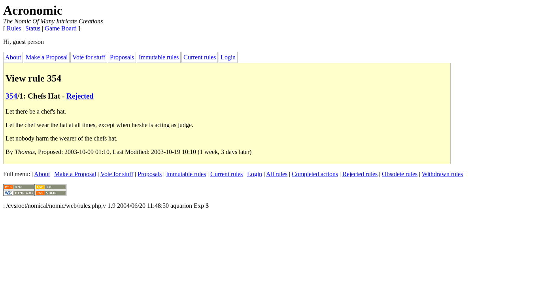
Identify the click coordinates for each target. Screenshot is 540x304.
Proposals (122, 57)
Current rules (199, 57)
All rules (276, 174)
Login (228, 57)
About (13, 57)
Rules (14, 28)
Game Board (61, 28)
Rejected (80, 96)
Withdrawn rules (442, 174)
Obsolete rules (399, 174)
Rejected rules (360, 174)
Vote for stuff (88, 57)
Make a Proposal (47, 57)
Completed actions (315, 174)
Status (32, 28)
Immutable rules (159, 57)
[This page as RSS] (19, 187)
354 (11, 96)
